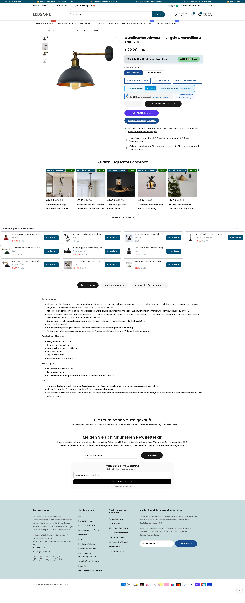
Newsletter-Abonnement (90, 570)
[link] (66, 23)
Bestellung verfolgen (122, 481)
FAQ (80, 516)
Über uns (82, 534)
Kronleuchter (115, 546)
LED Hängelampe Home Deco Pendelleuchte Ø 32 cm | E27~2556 (211, 234)
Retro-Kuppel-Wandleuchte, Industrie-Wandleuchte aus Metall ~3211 (88, 247)
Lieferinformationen (87, 525)
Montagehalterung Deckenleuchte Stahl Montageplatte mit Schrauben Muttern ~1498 (150, 261)
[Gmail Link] (94, 6)
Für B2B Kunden (162, 81)
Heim (44, 31)
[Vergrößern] (115, 40)
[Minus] (128, 104)
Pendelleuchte (116, 519)
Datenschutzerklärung (88, 530)
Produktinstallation (87, 544)
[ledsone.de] (42, 14)
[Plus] (138, 104)
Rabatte (82, 566)
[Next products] (242, 228)
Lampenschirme (116, 551)
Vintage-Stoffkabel (118, 542)
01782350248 (39, 547)
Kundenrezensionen (114, 285)
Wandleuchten (116, 523)
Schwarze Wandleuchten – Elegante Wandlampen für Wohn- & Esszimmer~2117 (150, 247)
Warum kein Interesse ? (137, 81)
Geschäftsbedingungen (89, 561)
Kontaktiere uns (86, 521)
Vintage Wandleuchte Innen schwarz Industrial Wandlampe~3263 (88, 261)
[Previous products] (236, 228)
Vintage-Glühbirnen (118, 528)
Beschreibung (88, 285)
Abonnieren (151, 455)
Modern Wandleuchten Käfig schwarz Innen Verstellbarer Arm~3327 (88, 234)
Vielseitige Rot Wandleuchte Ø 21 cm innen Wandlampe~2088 (27, 234)
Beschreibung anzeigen (186, 81)
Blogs (81, 539)
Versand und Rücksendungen (149, 285)
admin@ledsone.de (42, 551)
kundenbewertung (87, 548)
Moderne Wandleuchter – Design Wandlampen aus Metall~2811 (27, 247)
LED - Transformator (118, 532)
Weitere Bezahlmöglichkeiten (142, 120)
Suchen (158, 14)
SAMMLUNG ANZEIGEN (121, 217)
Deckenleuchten (117, 537)
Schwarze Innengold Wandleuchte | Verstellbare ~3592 (150, 234)
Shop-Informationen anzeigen (142, 131)
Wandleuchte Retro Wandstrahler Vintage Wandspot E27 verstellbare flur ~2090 (27, 261)
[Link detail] (35, 558)
